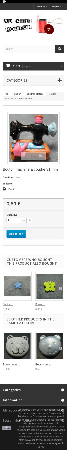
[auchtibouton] (33, 24)
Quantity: (12, 215)
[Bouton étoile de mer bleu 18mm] (17, 286)
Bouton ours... (11, 364)
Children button (34, 94)
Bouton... (8, 304)
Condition (8, 177)
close (7, 428)
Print (11, 189)
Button (17, 94)
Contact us (41, 6)
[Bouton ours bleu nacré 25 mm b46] (49, 346)
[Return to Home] (6, 94)
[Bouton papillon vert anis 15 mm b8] (49, 286)
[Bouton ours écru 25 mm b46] (17, 346)
